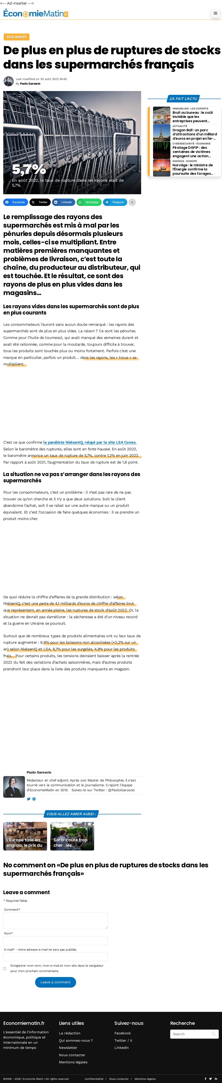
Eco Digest (16, 37)
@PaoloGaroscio (121, 790)
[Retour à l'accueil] (102, 13)
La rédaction (69, 1033)
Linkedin (121, 1048)
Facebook (122, 1033)
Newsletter (68, 1048)
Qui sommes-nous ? (76, 1040)
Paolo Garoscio (39, 772)
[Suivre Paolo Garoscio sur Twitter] (28, 799)
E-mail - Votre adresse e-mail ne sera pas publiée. (40, 949)
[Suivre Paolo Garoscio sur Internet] (34, 799)
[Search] (214, 1034)
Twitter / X (123, 1040)
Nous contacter (72, 1055)
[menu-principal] (215, 13)
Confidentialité (94, 1078)
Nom (8, 933)
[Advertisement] (72, 403)
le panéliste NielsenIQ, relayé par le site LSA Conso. (89, 442)
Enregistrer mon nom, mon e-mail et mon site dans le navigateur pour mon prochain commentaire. (57, 968)
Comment (12, 909)
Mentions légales (73, 1062)
